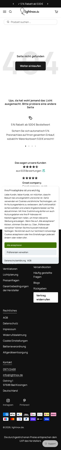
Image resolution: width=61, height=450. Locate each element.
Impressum (9, 329)
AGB (29, 260)
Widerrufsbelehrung (15, 335)
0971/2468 (9, 369)
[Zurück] (13, 4)
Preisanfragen (11, 280)
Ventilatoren (10, 268)
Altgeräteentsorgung (15, 352)
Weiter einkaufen (30, 66)
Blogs (36, 282)
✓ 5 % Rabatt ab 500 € (30, 3)
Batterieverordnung (14, 346)
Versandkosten (42, 267)
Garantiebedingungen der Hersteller (16, 288)
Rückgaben (39, 288)
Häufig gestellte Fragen (42, 274)
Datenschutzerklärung (15, 260)
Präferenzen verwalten (17, 252)
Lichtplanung (10, 274)
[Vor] (47, 4)
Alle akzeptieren (14, 245)
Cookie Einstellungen (15, 340)
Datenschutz (10, 323)
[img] (30, 167)
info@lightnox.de (13, 375)
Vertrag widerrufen (43, 297)
